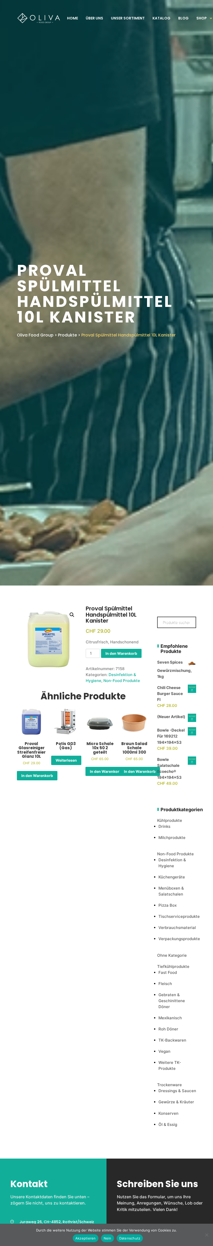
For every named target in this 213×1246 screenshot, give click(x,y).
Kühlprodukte (169, 820)
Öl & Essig (167, 1124)
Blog (183, 18)
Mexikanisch (170, 1017)
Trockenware (169, 1084)
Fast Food (167, 972)
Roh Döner (168, 1029)
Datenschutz (130, 1238)
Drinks (164, 826)
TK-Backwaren (172, 1040)
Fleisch (165, 983)
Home (72, 18)
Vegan (164, 1051)
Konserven (168, 1113)
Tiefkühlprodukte (173, 966)
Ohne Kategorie (172, 955)
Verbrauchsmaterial (177, 927)
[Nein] (206, 1234)
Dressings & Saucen (177, 1090)
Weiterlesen (66, 760)
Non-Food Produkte (121, 680)
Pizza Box (167, 905)
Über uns (94, 18)
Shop (201, 18)
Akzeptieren (85, 1238)
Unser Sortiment (128, 18)
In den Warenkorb (121, 653)
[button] (72, 614)
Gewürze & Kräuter (176, 1101)
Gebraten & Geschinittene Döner (171, 1000)
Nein (107, 1238)
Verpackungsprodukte (179, 938)
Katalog (161, 18)
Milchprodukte (171, 837)
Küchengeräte (171, 877)
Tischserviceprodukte (179, 916)
